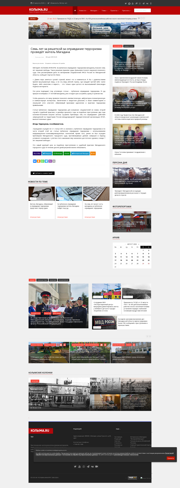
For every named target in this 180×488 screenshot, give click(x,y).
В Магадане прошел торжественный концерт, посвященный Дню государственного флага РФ (128, 224)
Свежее (32, 280)
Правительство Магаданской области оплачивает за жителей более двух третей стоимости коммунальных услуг (44, 30)
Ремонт (128, 345)
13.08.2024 (33, 198)
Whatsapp (58, 153)
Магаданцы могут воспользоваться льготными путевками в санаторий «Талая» (75, 31)
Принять (170, 458)
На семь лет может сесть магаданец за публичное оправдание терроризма (94, 206)
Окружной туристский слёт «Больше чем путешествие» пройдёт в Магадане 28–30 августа (105, 31)
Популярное (118, 46)
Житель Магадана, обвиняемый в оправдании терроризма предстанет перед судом (41, 206)
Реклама (133, 443)
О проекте (117, 443)
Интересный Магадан (81, 153)
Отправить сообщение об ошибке (55, 63)
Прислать (126, 10)
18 (121, 260)
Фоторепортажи (122, 206)
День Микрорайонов (92, 345)
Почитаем (35, 381)
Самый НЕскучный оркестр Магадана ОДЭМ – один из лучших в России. (103, 407)
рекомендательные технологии (126, 455)
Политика (53, 280)
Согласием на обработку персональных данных (80, 455)
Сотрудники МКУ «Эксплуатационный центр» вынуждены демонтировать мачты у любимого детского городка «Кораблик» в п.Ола (106, 306)
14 (137, 257)
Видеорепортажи (50, 345)
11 (121, 257)
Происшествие (42, 280)
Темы (104, 10)
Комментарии (128, 46)
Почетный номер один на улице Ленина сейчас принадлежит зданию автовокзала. (57, 403)
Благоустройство (36, 345)
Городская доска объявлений (140, 441)
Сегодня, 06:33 (128, 297)
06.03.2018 (60, 198)
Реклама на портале (118, 446)
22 (143, 260)
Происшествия (39, 57)
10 (115, 257)
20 (132, 260)
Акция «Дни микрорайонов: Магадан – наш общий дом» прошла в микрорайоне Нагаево (89, 358)
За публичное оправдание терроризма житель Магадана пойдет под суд (68, 206)
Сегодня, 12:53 (35, 313)
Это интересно (63, 280)
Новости (82, 10)
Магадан (93, 10)
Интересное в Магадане (138, 437)
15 (143, 257)
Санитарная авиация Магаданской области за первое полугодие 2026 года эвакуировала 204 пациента (136, 31)
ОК (93, 153)
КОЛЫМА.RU (38, 9)
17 (115, 260)
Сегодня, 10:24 (98, 297)
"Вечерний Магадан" (137, 439)
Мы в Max (37, 153)
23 (148, 260)
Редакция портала (117, 440)
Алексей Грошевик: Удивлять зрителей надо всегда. (103, 402)
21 (137, 260)
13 (132, 257)
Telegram (47, 153)
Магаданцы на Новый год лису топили (103, 384)
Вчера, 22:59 (97, 327)
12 (126, 257)
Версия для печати (38, 63)
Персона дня (120, 162)
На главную (118, 437)
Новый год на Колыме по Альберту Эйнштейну (136, 381)
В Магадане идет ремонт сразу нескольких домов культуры (128, 358)
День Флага (57, 313)
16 (148, 257)
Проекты (113, 10)
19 (126, 260)
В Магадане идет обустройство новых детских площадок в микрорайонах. (48, 358)
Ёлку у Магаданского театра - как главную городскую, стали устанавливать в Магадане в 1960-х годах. (105, 389)
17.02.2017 (87, 198)
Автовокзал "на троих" (42, 399)
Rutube (67, 153)
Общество (47, 313)
